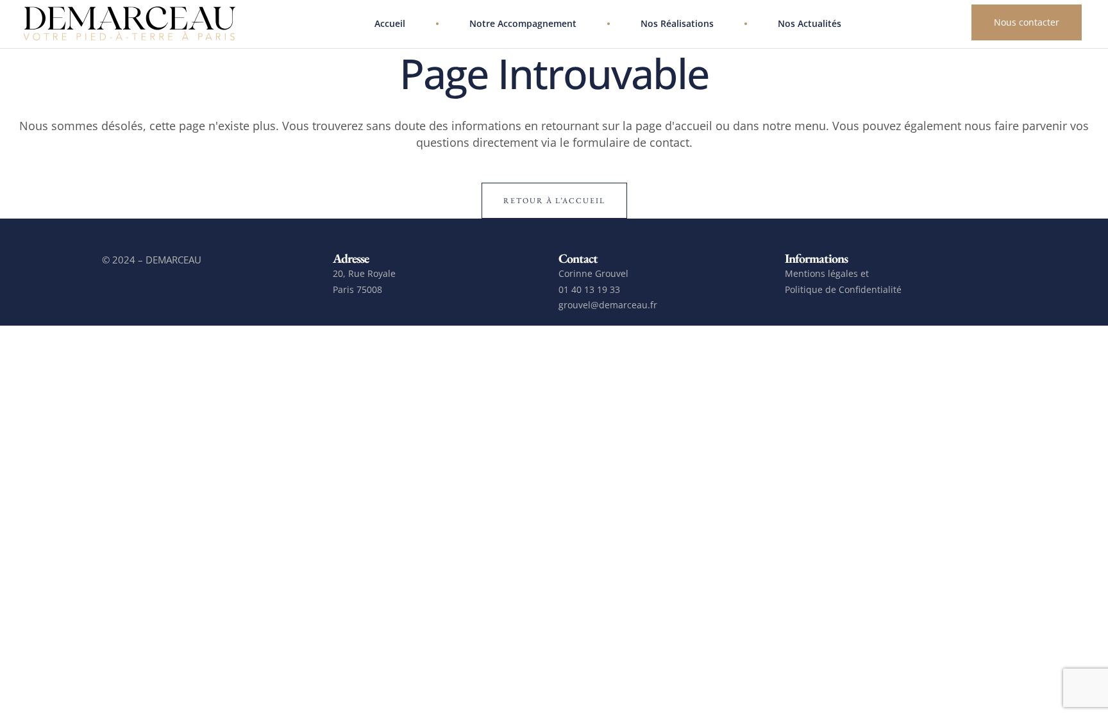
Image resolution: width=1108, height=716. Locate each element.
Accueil (389, 23)
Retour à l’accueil (554, 201)
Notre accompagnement (522, 23)
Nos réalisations (677, 23)
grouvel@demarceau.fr (607, 305)
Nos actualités (809, 23)
